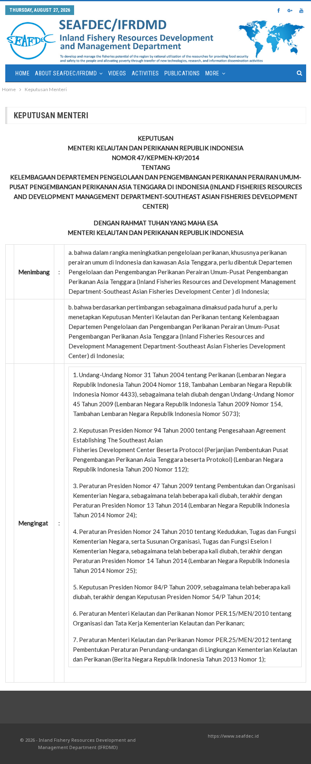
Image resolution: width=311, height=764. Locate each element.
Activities (145, 73)
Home (22, 73)
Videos (117, 73)
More (212, 73)
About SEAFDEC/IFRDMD (66, 73)
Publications (182, 73)
